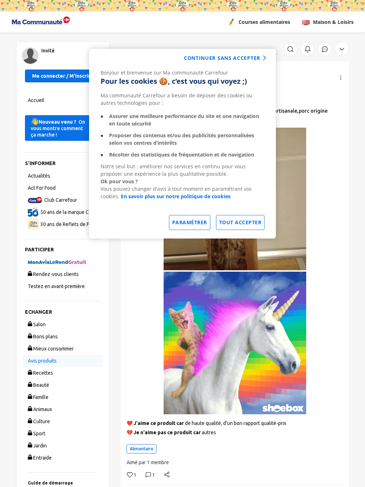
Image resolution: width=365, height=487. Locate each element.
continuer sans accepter (222, 58)
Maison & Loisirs (333, 22)
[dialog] (182, 144)
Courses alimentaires (264, 22)
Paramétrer (189, 222)
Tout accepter (240, 222)
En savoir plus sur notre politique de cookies (176, 196)
